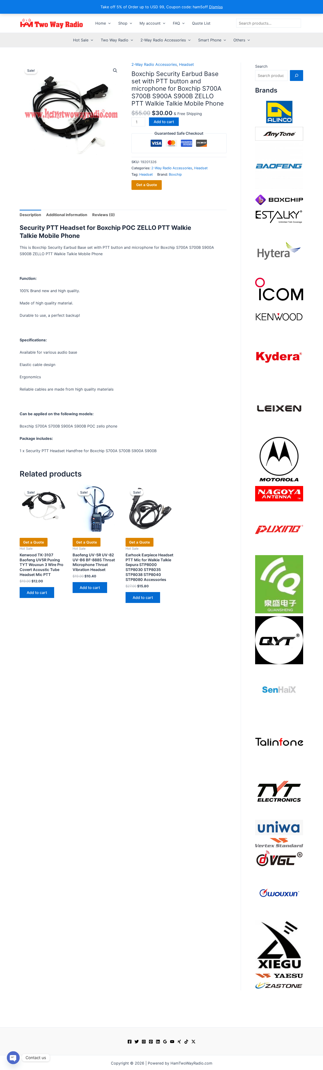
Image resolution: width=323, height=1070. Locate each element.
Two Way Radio (114, 40)
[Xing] (179, 1041)
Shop (122, 23)
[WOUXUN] (279, 893)
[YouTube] (172, 1041)
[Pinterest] (151, 1041)
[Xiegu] (279, 944)
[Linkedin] (158, 1041)
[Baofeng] (279, 167)
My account (150, 23)
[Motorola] (279, 458)
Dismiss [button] (216, 6)
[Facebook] (129, 1041)
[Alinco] (279, 111)
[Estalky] (279, 215)
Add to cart (164, 121)
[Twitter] (137, 1041)
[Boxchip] (279, 199)
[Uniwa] (279, 827)
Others (239, 40)
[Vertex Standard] (279, 842)
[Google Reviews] (165, 1041)
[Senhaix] (279, 690)
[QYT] (279, 640)
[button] (108, 23)
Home (100, 23)
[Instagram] (144, 1041)
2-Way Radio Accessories (163, 40)
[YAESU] (279, 975)
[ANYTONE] (279, 133)
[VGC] (279, 858)
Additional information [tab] (66, 214)
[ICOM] (279, 288)
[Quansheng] (279, 583)
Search (261, 66)
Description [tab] (30, 214)
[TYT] (279, 792)
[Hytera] (279, 250)
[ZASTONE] (279, 985)
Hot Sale (80, 40)
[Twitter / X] (193, 1041)
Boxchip (175, 174)
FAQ (176, 23)
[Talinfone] (279, 741)
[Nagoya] (279, 493)
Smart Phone (209, 40)
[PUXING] (279, 528)
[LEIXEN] (279, 408)
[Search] (296, 75)
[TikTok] (186, 1041)
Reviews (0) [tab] (103, 214)
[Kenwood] (279, 316)
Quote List (201, 23)
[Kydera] (279, 357)
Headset (186, 64)
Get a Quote (146, 185)
